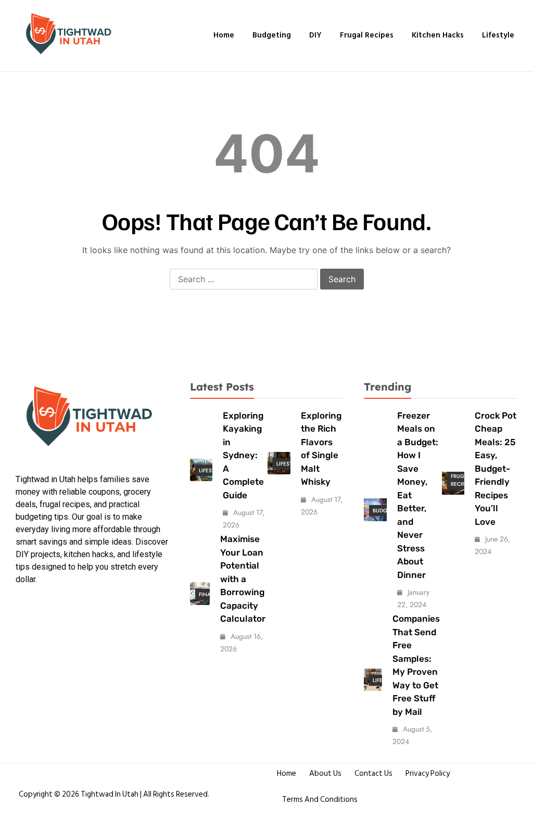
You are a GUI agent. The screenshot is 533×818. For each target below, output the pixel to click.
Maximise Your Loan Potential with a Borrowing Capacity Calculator (242, 579)
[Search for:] (244, 280)
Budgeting (271, 35)
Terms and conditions (320, 799)
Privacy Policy (427, 773)
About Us (325, 773)
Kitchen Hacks (438, 35)
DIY (315, 35)
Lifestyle (498, 35)
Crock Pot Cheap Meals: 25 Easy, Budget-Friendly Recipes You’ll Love (495, 468)
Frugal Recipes (367, 35)
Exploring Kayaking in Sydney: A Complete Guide (243, 455)
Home (223, 35)
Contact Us (373, 773)
